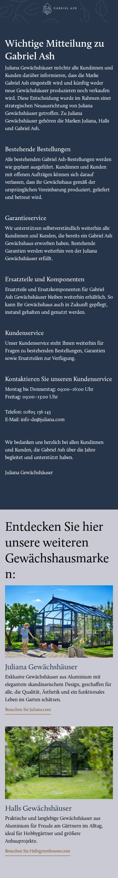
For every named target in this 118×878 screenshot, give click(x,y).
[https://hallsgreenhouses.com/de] (59, 762)
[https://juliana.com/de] (59, 621)
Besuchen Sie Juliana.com (28, 710)
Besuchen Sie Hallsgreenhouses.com (37, 851)
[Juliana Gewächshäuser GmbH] (59, 9)
